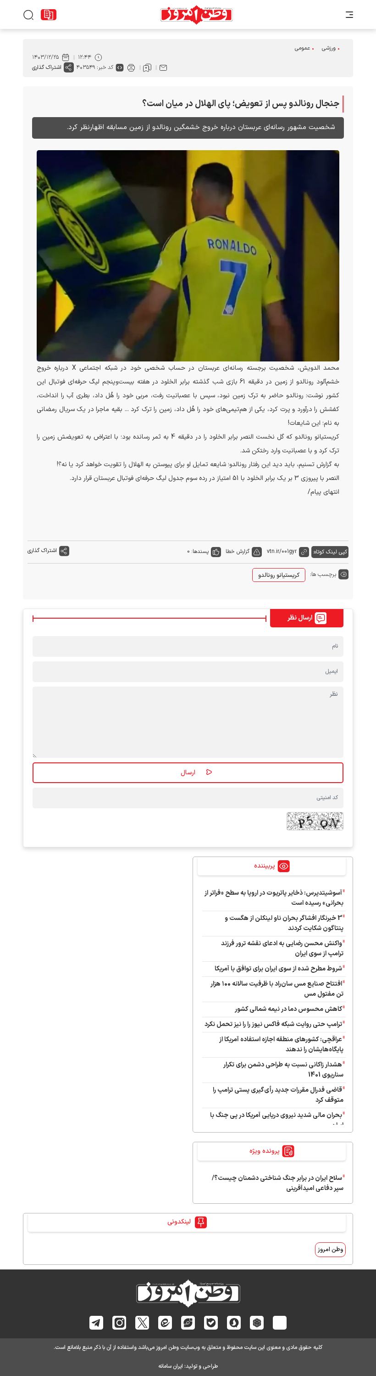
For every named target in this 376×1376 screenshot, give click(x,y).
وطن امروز (330, 1249)
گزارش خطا (237, 551)
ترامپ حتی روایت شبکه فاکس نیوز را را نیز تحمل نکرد (273, 1024)
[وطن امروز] (196, 15)
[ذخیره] (147, 67)
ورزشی (329, 48)
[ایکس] (142, 1322)
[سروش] (234, 1323)
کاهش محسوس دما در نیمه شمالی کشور (288, 1009)
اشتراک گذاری (46, 67)
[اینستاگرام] (119, 1323)
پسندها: (200, 551)
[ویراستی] (188, 1323)
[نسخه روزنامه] (48, 14)
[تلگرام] (96, 1322)
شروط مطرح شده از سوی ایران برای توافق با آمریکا (278, 969)
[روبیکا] (257, 1323)
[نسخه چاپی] (131, 67)
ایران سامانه (170, 1366)
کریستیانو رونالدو (278, 575)
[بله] (211, 1323)
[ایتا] (165, 1323)
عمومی (302, 48)
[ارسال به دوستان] (163, 67)
